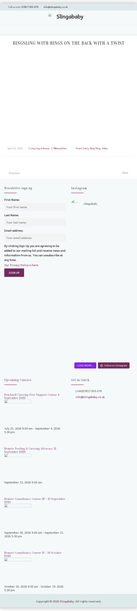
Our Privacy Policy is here (21, 265)
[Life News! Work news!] (86, 216)
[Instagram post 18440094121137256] (118, 309)
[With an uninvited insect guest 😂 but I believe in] (118, 287)
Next (125, 172)
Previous (14, 173)
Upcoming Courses (17, 380)
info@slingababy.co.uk (56, 7)
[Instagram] (129, 6)
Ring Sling (95, 148)
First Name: (12, 199)
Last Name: (11, 215)
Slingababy (67, 601)
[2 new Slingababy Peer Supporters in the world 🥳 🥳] (86, 332)
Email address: (13, 230)
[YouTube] (115, 6)
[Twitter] (109, 6)
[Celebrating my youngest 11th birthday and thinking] (86, 289)
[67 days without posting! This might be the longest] (118, 243)
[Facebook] (122, 6)
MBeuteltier (60, 148)
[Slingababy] (68, 18)
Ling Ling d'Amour (40, 148)
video (105, 148)
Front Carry (82, 148)
